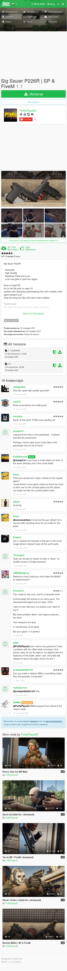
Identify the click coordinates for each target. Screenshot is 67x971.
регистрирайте (54, 721)
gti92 (15, 642)
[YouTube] (24, 114)
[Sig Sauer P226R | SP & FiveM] (33, 189)
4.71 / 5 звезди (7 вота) (10, 256)
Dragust (17, 537)
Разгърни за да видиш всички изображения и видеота (33, 240)
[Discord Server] (32, 114)
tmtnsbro (18, 416)
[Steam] (28, 114)
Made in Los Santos (11, 961)
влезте (34, 721)
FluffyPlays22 (27, 111)
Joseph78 (18, 431)
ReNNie (17, 702)
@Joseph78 (19, 460)
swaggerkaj (19, 386)
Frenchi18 (18, 590)
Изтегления (12, 250)
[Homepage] (21, 114)
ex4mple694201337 (23, 669)
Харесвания (30, 250)
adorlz (16, 501)
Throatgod (18, 555)
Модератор (27, 702)
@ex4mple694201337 (24, 691)
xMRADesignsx (21, 572)
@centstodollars (22, 519)
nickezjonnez (20, 687)
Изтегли (35, 94)
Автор (31, 457)
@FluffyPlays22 (21, 646)
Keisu (16, 474)
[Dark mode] (58, 4)
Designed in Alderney (11, 958)
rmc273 (17, 401)
